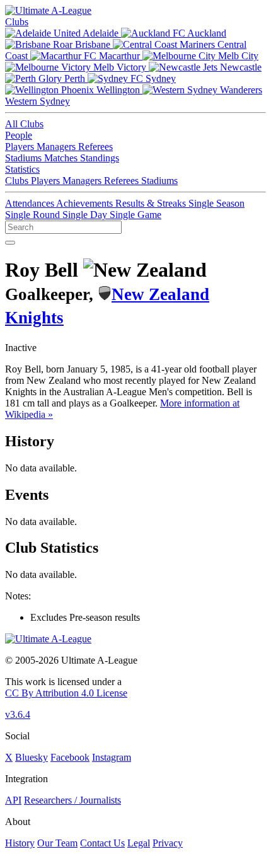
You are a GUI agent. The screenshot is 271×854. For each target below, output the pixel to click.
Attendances (30, 203)
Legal (138, 843)
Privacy (168, 843)
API (13, 800)
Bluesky (31, 757)
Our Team (57, 843)
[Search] (10, 243)
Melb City (237, 55)
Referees (95, 146)
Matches (62, 158)
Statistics (22, 169)
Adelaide (101, 33)
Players (21, 146)
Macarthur (119, 55)
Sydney (159, 78)
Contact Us (102, 843)
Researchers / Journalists (72, 800)
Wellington (118, 89)
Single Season (216, 203)
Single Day (86, 214)
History (20, 843)
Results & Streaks (151, 203)
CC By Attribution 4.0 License (66, 693)
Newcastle (239, 67)
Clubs (16, 21)
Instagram (111, 757)
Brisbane (92, 44)
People (18, 135)
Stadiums (24, 158)
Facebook (69, 757)
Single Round (33, 214)
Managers (57, 146)
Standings (99, 158)
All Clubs (24, 123)
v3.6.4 (17, 714)
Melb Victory (120, 67)
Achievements (85, 203)
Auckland (205, 33)
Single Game (135, 214)
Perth (75, 78)
